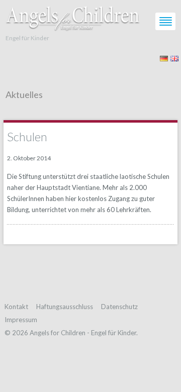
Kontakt (16, 307)
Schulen (27, 136)
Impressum (21, 320)
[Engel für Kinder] (73, 16)
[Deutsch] (164, 57)
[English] (174, 57)
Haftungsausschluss (64, 307)
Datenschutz (119, 307)
